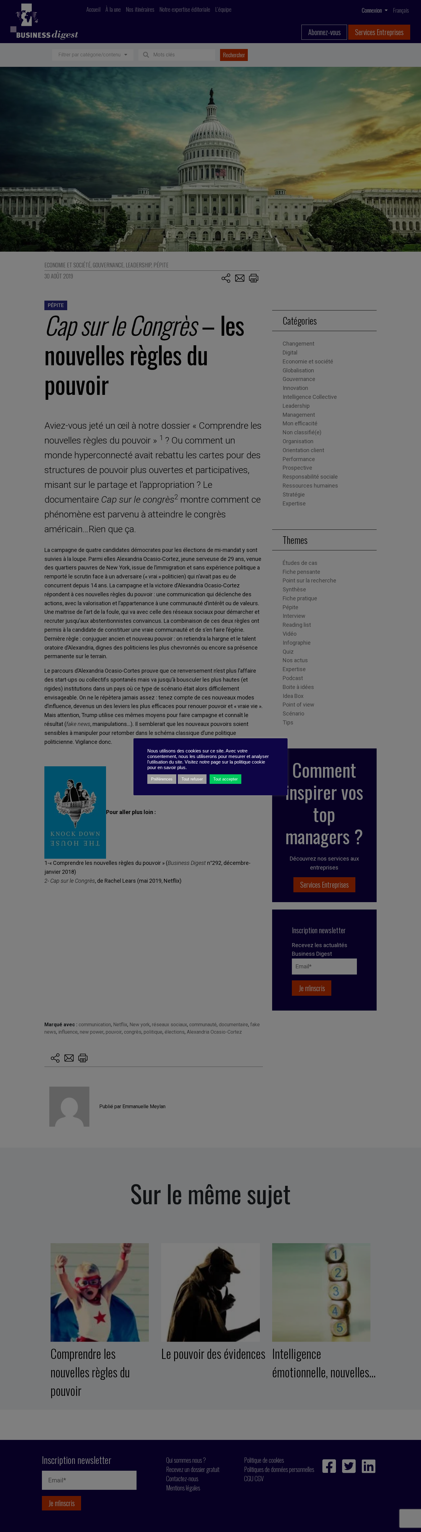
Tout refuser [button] (192, 779)
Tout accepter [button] (225, 779)
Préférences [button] (162, 779)
